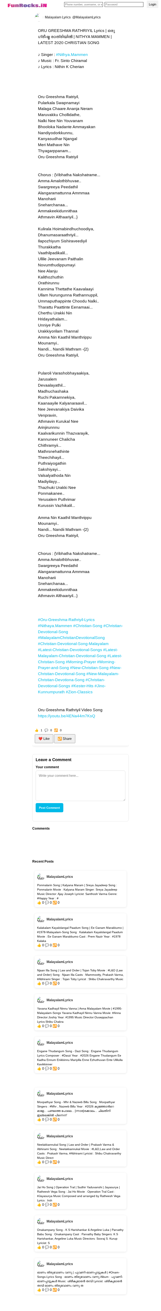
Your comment (47, 767)
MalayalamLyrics (60, 876)
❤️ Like (44, 738)
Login (152, 4)
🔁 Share (65, 738)
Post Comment (49, 807)
